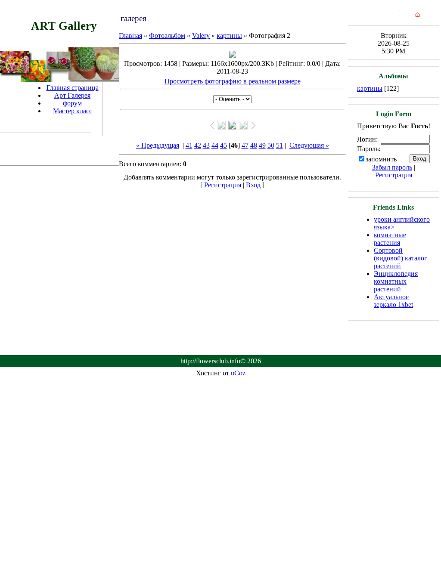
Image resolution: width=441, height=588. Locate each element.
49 (262, 145)
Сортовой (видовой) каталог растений (400, 258)
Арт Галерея (72, 95)
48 (253, 145)
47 (245, 145)
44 (214, 145)
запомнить (381, 159)
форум (72, 103)
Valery (201, 35)
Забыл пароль (392, 167)
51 (279, 145)
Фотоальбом (167, 35)
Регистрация (222, 185)
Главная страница (73, 87)
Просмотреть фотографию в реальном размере (233, 81)
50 (270, 145)
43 (206, 145)
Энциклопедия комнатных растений (396, 281)
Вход (253, 185)
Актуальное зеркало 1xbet (393, 300)
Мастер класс (72, 111)
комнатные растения (390, 238)
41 (189, 145)
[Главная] (417, 16)
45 (223, 145)
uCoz (238, 373)
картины (229, 35)
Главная (130, 35)
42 (197, 145)
